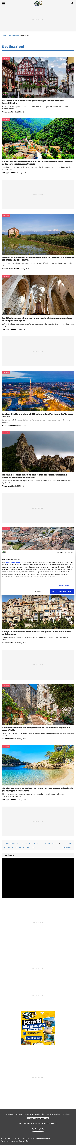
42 (13, 847)
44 (20, 847)
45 (24, 847)
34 (52, 843)
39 (70, 843)
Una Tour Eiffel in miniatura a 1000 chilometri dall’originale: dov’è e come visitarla (37, 415)
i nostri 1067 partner (13, 562)
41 (9, 847)
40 (5, 847)
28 (30, 843)
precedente (10, 843)
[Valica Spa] (38, 1132)
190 (33, 847)
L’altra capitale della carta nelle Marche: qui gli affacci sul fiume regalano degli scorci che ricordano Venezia (37, 162)
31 (41, 843)
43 (16, 847)
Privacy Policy (28, 1114)
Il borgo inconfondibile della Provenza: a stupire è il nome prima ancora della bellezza (36, 632)
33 (49, 843)
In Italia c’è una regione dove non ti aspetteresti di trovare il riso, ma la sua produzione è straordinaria (38, 258)
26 (22, 843)
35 (56, 843)
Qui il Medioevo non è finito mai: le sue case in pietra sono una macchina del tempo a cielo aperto (37, 319)
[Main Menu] (3, 3)
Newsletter (66, 1114)
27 (26, 843)
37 (62, 843)
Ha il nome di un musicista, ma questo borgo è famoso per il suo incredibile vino (33, 101)
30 (37, 843)
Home (4, 35)
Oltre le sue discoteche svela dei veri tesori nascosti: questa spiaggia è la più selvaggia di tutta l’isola (37, 789)
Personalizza (36, 591)
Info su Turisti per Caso (14, 1114)
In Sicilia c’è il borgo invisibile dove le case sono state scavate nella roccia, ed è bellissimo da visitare (34, 476)
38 (66, 843)
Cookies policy (40, 1114)
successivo (66, 847)
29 (34, 843)
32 (45, 843)
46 (28, 847)
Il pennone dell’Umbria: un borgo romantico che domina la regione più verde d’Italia (36, 728)
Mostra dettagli (64, 585)
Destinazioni (14, 35)
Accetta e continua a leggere (62, 591)
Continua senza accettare (65, 552)
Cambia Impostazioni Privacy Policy (38, 1118)
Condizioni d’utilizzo (53, 1114)
